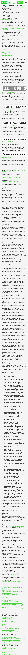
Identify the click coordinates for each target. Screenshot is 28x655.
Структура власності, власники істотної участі (12, 587)
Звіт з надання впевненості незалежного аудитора (13, 638)
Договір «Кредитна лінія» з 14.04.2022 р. (11, 177)
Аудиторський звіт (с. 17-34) (8, 618)
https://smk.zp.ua (6, 52)
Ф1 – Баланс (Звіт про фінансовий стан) (11, 628)
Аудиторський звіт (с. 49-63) (8, 621)
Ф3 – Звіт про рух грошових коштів (10, 631)
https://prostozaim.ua (7, 55)
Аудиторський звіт (6, 635)
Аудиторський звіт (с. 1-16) (8, 617)
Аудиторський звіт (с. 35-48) (8, 620)
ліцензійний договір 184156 (8, 125)
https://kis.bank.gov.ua (14, 39)
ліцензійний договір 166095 (8, 92)
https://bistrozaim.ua (6, 53)
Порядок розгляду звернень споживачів (11, 594)
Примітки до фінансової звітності (9, 637)
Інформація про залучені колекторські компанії (12, 604)
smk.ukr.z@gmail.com (7, 19)
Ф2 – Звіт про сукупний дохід (8, 630)
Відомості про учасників (7, 600)
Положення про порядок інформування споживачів (13, 598)
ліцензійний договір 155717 (8, 110)
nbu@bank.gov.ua (15, 574)
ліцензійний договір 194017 (8, 141)
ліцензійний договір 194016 (8, 157)
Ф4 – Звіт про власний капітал (9, 632)
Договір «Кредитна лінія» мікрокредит (10, 181)
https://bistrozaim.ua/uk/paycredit (17, 526)
